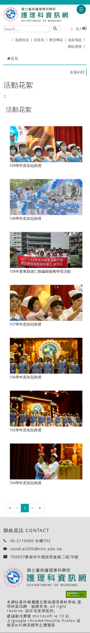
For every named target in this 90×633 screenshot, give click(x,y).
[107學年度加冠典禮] (46, 309)
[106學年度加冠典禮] (46, 362)
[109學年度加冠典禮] (46, 150)
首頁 (14, 58)
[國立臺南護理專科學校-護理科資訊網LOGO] (43, 15)
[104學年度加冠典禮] (46, 468)
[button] (55, 28)
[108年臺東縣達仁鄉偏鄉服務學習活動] (46, 256)
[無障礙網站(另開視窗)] (76, 594)
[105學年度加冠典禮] (46, 415)
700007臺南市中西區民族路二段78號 (44, 556)
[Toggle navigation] (81, 9)
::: (12, 39)
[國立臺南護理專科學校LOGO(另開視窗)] (10, 14)
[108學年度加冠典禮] (46, 203)
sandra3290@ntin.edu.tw (36, 548)
